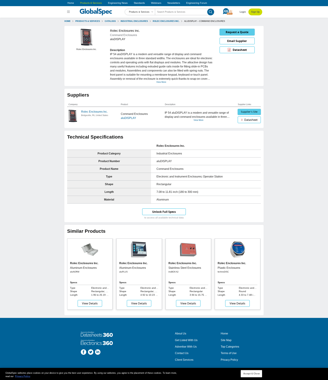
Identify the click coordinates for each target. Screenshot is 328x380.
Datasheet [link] (240, 50)
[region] (164, 374)
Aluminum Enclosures (83, 267)
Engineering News (118, 3)
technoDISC (223, 272)
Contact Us (181, 353)
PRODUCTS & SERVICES (87, 21)
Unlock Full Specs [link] (164, 212)
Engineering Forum (196, 3)
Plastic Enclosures (229, 267)
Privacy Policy (229, 359)
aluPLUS (123, 272)
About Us (180, 333)
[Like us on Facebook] (83, 352)
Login (243, 12)
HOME (67, 21)
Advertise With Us (186, 346)
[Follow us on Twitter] (90, 352)
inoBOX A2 (173, 272)
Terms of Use (229, 353)
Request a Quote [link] (237, 32)
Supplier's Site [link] (249, 111)
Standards (139, 3)
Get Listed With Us (186, 340)
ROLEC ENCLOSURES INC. (166, 21)
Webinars (156, 3)
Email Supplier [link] (237, 41)
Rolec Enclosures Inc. (94, 111)
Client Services (184, 359)
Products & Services (91, 3)
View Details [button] (90, 303)
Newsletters (173, 3)
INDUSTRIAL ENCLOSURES (134, 21)
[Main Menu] (69, 12)
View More (161, 82)
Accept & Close (251, 373)
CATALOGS (110, 21)
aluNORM (74, 272)
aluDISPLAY (128, 118)
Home (70, 3)
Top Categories (230, 346)
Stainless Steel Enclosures (184, 267)
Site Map (226, 340)
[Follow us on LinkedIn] (97, 352)
